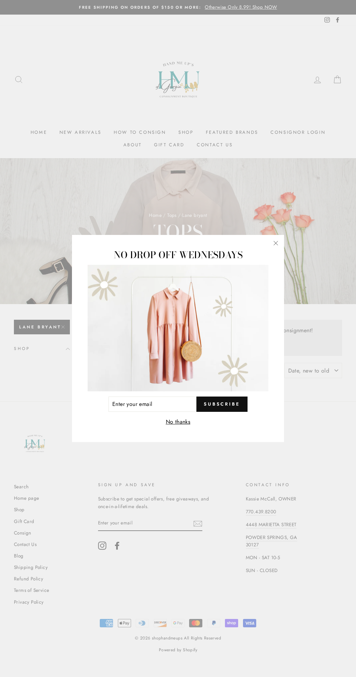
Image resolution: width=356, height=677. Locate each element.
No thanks (178, 422)
